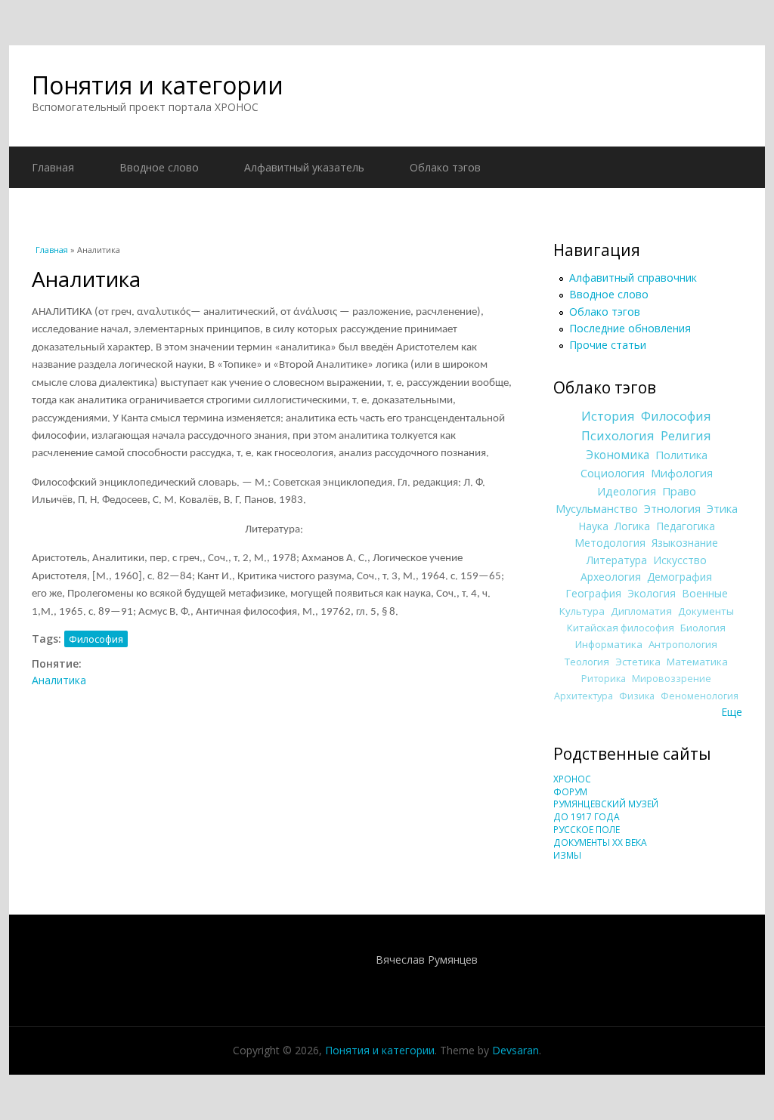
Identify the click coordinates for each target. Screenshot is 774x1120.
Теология (587, 661)
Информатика (608, 644)
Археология (610, 576)
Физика (637, 696)
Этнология (672, 508)
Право (679, 490)
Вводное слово (159, 167)
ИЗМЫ (567, 855)
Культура (582, 611)
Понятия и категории (157, 85)
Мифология (682, 472)
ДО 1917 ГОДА (586, 816)
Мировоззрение (671, 678)
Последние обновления (630, 328)
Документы (706, 611)
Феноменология (699, 696)
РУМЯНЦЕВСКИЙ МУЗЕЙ (605, 804)
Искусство (680, 560)
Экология (651, 593)
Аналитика (59, 680)
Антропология (683, 644)
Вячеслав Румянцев (427, 959)
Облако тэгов (445, 167)
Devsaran (515, 1050)
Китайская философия (620, 627)
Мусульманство (597, 508)
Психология (618, 435)
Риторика (603, 678)
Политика (681, 454)
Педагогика (685, 526)
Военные (705, 593)
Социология (612, 472)
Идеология (626, 490)
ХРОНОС (572, 779)
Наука (593, 526)
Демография (679, 576)
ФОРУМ (570, 791)
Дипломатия (641, 611)
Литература (617, 560)
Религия (686, 435)
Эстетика (638, 661)
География (593, 593)
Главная (53, 167)
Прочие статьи (607, 345)
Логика (632, 526)
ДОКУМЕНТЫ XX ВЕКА (600, 842)
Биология (703, 627)
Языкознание (685, 542)
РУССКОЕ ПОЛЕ (586, 829)
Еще (731, 712)
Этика (722, 508)
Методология (610, 542)
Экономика (617, 455)
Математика (697, 661)
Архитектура (583, 696)
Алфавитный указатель (304, 167)
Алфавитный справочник (633, 277)
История (608, 416)
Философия (96, 639)
